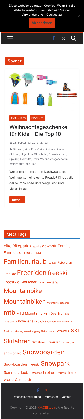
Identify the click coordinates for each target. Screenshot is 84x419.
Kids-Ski (36, 149)
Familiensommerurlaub (22, 252)
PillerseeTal (10, 321)
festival (52, 262)
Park (66, 313)
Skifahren (17, 341)
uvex (36, 159)
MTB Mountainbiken (33, 313)
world (9, 379)
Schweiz (63, 331)
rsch (46, 142)
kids (27, 149)
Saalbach (38, 321)
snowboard (13, 353)
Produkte (37, 118)
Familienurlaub (25, 261)
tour (54, 373)
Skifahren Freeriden (46, 342)
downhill (49, 246)
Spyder (13, 159)
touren (62, 373)
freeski (57, 273)
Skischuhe (40, 154)
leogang (52, 282)
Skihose (14, 154)
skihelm (59, 149)
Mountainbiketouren (58, 302)
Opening (56, 313)
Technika (25, 159)
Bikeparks (35, 246)
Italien (41, 282)
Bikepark (20, 245)
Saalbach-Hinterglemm (58, 321)
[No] (78, 16)
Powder (24, 321)
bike (7, 245)
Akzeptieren (42, 23)
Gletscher (28, 282)
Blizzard (18, 149)
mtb (9, 312)
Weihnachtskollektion (22, 163)
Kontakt (66, 396)
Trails (72, 372)
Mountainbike (23, 290)
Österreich (23, 380)
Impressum (51, 396)
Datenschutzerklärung (27, 396)
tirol (46, 372)
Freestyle (11, 282)
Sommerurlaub (16, 372)
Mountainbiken (25, 301)
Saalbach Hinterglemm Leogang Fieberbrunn (29, 331)
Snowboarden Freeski (22, 364)
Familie (64, 245)
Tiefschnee (35, 373)
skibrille (48, 149)
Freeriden (32, 273)
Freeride (10, 274)
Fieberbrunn (65, 262)
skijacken (27, 154)
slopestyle (67, 342)
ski (75, 330)
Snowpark (55, 363)
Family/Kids (18, 118)
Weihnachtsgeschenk (53, 159)
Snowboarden (57, 154)
